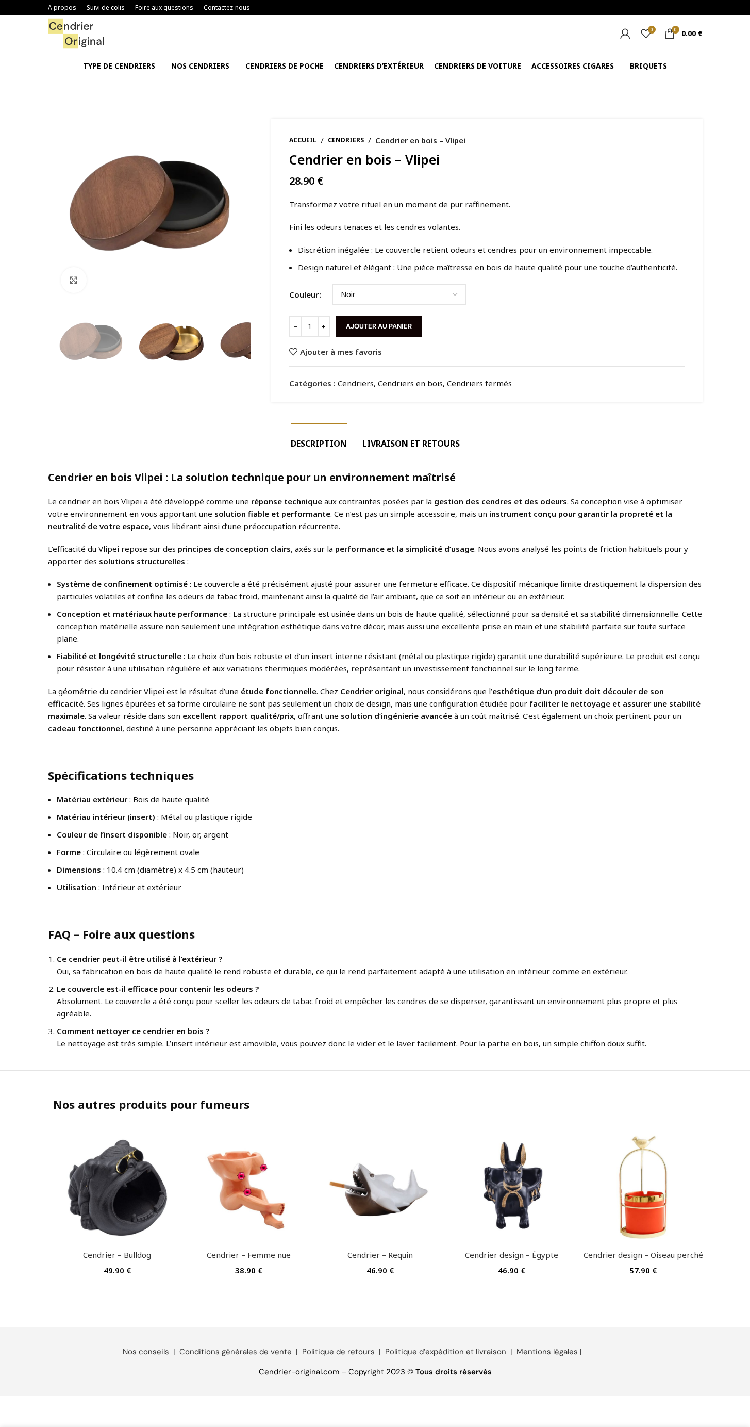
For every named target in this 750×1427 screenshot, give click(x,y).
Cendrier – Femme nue (249, 1255)
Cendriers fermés (479, 383)
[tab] (319, 438)
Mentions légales (547, 1352)
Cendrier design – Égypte (511, 1255)
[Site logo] (76, 32)
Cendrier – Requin (380, 1255)
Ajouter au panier (379, 326)
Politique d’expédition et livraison (445, 1352)
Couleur (304, 294)
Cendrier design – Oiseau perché (643, 1255)
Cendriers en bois (410, 383)
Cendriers (346, 140)
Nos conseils (146, 1352)
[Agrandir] (74, 280)
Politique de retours (338, 1352)
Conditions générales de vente (235, 1352)
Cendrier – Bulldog (117, 1255)
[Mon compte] (625, 33)
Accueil (302, 140)
